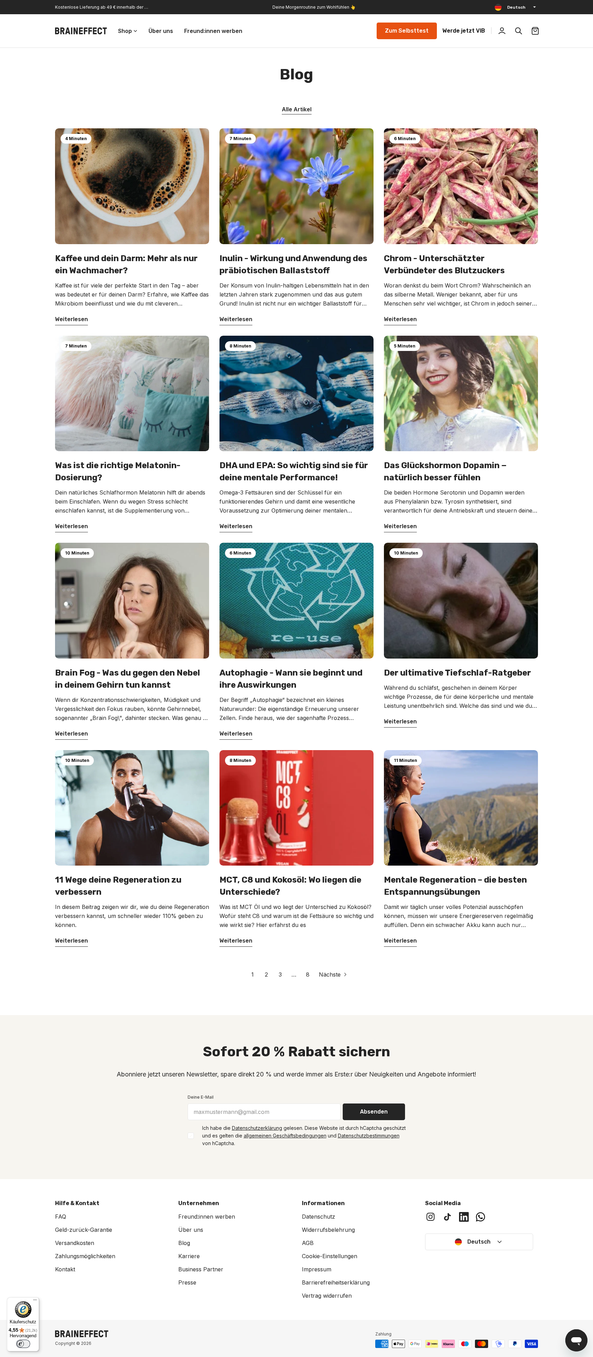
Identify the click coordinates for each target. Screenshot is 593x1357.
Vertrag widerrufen (327, 1295)
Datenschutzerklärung (257, 1128)
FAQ (60, 1216)
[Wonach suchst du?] (518, 31)
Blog (184, 1242)
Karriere (189, 1256)
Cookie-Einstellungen (329, 1256)
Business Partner (200, 1269)
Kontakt (65, 1269)
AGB (308, 1242)
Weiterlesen (71, 319)
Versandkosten (74, 1242)
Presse (187, 1282)
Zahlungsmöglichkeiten (85, 1256)
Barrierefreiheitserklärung (336, 1282)
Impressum (316, 1269)
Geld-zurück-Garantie (83, 1229)
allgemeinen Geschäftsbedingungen (285, 1136)
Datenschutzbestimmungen (368, 1136)
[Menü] (35, 1301)
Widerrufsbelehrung (328, 1229)
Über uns (190, 1229)
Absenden (374, 1111)
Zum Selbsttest (407, 30)
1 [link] (252, 974)
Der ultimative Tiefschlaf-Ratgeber (457, 673)
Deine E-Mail (201, 1097)
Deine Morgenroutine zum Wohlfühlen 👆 (314, 7)
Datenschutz (318, 1216)
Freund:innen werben (206, 1216)
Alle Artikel (297, 109)
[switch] (23, 1344)
